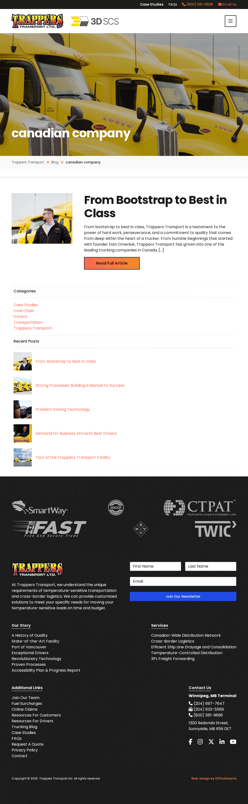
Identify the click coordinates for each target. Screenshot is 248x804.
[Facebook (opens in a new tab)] (190, 742)
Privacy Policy (25, 750)
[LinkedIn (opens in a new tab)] (222, 742)
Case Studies (151, 4)
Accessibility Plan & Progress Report (46, 670)
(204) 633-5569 (208, 709)
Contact (20, 756)
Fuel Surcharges (27, 703)
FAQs (173, 4)
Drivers (20, 316)
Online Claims (25, 709)
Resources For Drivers (32, 721)
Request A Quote (28, 744)
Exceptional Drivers (30, 653)
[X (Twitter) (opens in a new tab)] (211, 742)
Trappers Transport (33, 328)
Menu (230, 21)
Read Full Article (112, 263)
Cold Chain (24, 311)
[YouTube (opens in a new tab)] (233, 742)
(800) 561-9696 (199, 4)
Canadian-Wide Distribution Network (186, 635)
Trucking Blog (24, 727)
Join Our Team (25, 697)
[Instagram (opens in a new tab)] (200, 742)
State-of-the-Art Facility (35, 641)
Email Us (229, 4)
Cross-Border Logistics (172, 641)
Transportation (28, 322)
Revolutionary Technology (36, 658)
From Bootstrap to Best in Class (155, 206)
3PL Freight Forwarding (172, 658)
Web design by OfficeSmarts (213, 778)
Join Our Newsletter (183, 596)
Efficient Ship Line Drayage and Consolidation (193, 647)
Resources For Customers (36, 715)
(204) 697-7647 (209, 703)
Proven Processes (29, 664)
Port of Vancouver (29, 647)
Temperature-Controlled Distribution (186, 653)
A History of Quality (30, 635)
